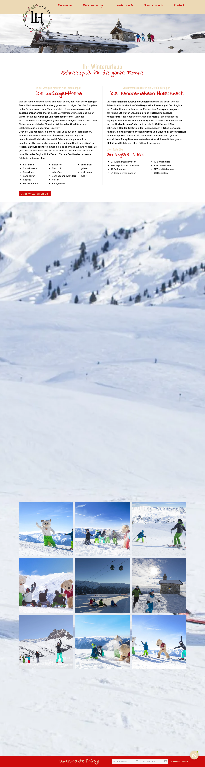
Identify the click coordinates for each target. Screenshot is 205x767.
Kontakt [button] (179, 5)
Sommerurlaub (153, 5)
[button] (46, 529)
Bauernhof (65, 5)
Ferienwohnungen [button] (94, 5)
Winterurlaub (125, 5)
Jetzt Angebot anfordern (34, 193)
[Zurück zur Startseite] (37, 18)
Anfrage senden (179, 761)
